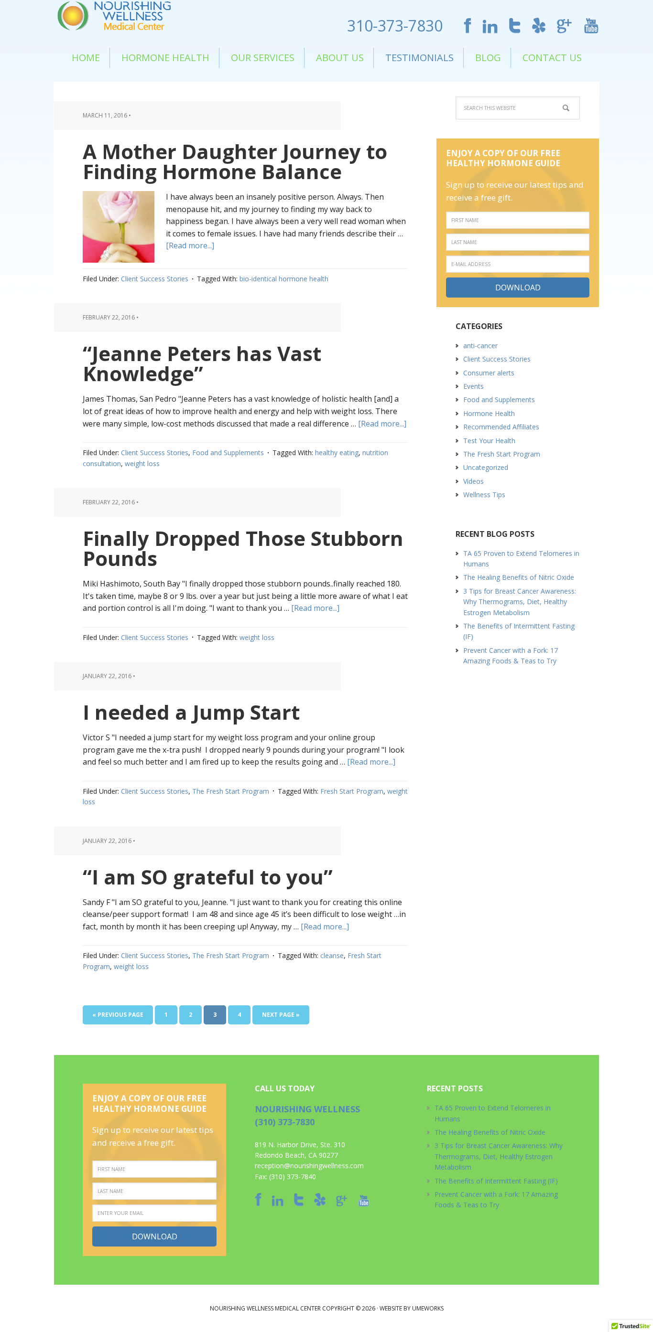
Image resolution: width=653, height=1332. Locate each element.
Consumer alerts (488, 372)
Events (473, 386)
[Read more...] (190, 245)
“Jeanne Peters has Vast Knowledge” (202, 363)
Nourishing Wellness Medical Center (118, 17)
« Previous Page (117, 1015)
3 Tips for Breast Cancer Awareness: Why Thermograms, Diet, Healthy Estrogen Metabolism (519, 601)
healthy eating (337, 452)
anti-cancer (480, 345)
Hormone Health (489, 413)
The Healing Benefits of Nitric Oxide (518, 577)
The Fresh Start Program (230, 791)
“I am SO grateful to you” (208, 876)
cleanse (332, 955)
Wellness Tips (484, 494)
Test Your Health (489, 440)
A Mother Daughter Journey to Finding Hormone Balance (235, 161)
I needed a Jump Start (191, 711)
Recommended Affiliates (501, 426)
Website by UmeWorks (412, 1308)
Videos (473, 481)
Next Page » (281, 1015)
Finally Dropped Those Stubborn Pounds (243, 548)
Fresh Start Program (351, 791)
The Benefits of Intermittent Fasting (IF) (496, 1180)
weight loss (142, 463)
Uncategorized (485, 467)
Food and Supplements (228, 452)
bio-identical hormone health (283, 278)
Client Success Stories (154, 278)
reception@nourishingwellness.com (309, 1165)
